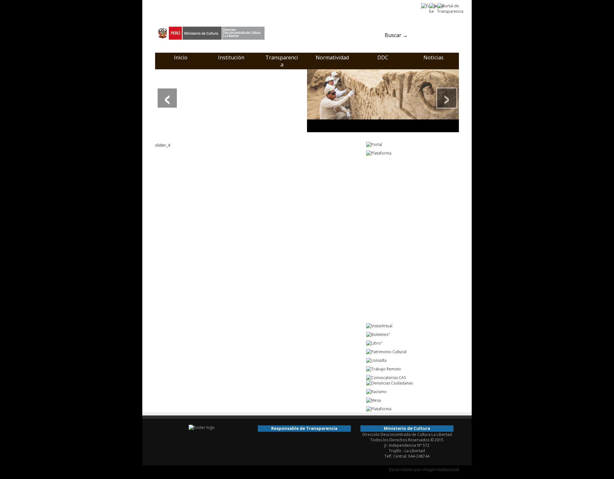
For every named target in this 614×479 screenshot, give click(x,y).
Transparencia (281, 61)
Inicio (180, 57)
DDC (382, 57)
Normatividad (332, 57)
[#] (383, 100)
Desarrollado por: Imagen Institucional (424, 469)
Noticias (433, 57)
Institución (231, 57)
